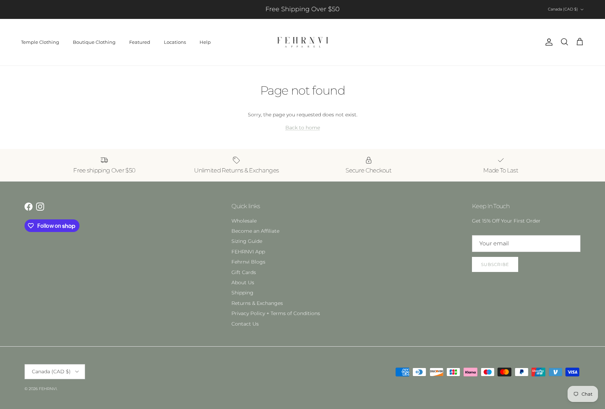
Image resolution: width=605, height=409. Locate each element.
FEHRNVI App (248, 251)
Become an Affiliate (255, 231)
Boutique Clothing (94, 42)
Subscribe (495, 264)
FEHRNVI (48, 388)
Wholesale (244, 221)
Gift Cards (243, 272)
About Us (242, 282)
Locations (175, 42)
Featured (139, 42)
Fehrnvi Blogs (248, 262)
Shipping (242, 292)
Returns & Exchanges (257, 303)
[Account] (547, 42)
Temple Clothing (40, 42)
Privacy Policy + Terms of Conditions (275, 313)
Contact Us (245, 324)
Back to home (302, 127)
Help (205, 42)
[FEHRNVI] (303, 42)
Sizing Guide (246, 241)
